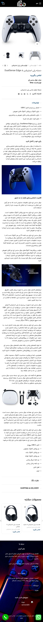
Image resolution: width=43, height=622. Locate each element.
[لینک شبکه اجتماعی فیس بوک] (30, 93)
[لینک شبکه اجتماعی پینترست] (24, 93)
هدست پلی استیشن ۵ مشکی (13, 526)
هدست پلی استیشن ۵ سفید (31, 525)
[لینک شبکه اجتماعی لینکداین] (21, 93)
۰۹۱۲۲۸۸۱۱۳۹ (29, 590)
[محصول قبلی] (7, 66)
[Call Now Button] (5, 617)
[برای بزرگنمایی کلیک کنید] (37, 44)
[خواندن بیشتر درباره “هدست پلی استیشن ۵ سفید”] (25, 507)
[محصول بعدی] (3, 66)
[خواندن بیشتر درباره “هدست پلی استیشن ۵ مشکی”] (5, 507)
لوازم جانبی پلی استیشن (19, 66)
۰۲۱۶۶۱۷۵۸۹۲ (27, 586)
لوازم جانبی (32, 66)
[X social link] (27, 93)
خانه (39, 66)
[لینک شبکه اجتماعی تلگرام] (18, 93)
